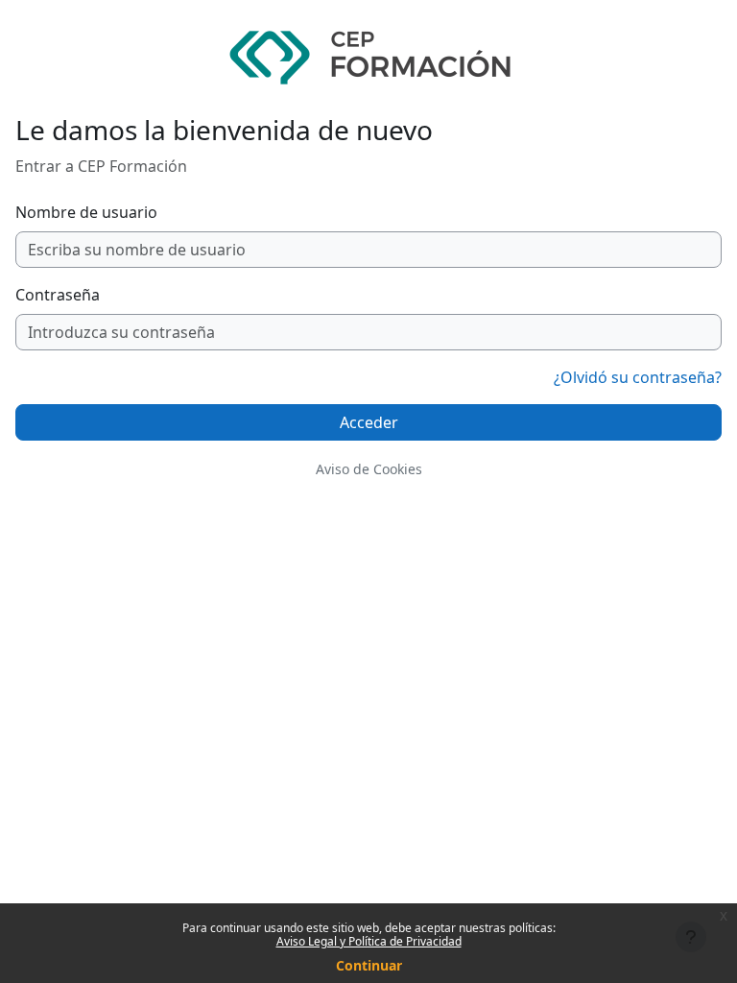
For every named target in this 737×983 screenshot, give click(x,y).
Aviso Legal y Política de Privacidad (369, 941)
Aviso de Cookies (369, 469)
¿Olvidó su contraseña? (638, 377)
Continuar (369, 965)
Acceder (369, 422)
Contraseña (57, 294)
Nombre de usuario (86, 212)
